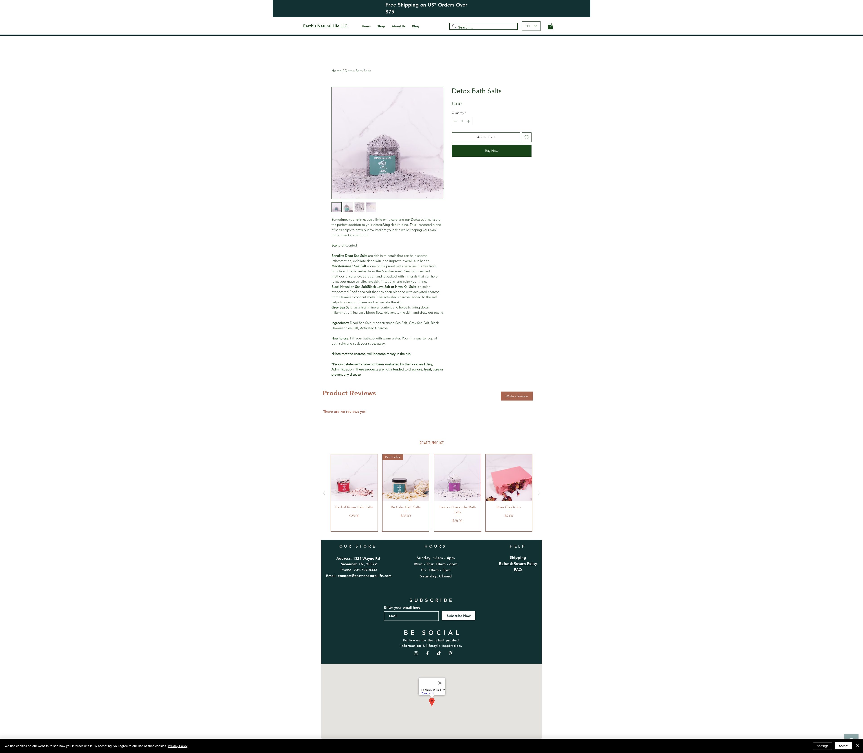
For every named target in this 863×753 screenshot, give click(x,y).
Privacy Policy (177, 746)
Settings (822, 746)
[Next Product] (539, 493)
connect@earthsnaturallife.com (364, 576)
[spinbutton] (462, 121)
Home (336, 70)
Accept (843, 746)
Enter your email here (402, 607)
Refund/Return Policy (518, 563)
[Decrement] (455, 121)
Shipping (518, 557)
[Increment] (469, 121)
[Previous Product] (324, 493)
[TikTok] (439, 653)
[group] (431, 493)
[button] (550, 26)
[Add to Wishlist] (527, 137)
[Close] (857, 745)
